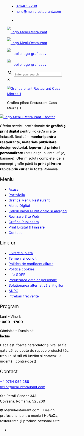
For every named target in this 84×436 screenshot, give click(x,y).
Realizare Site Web (24, 216)
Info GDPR (17, 274)
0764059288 (26, 6)
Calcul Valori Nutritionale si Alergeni (38, 211)
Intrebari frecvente (24, 296)
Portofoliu (17, 195)
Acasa (14, 189)
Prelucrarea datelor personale (33, 280)
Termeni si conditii (23, 258)
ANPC (13, 291)
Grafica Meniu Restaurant (29, 200)
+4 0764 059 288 (14, 381)
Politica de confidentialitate (31, 264)
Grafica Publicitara (24, 222)
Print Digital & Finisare (27, 227)
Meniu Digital (19, 205)
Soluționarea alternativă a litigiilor (36, 285)
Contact (15, 232)
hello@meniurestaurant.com (38, 11)
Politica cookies (21, 269)
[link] (8, 79)
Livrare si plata (21, 253)
